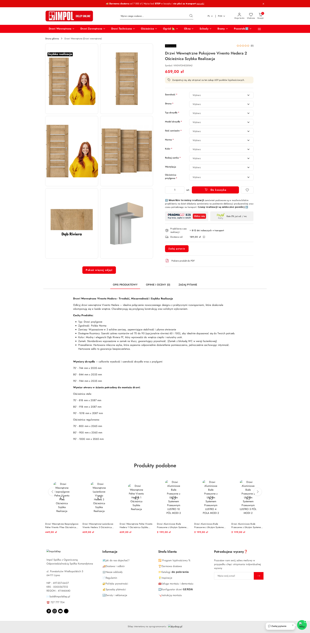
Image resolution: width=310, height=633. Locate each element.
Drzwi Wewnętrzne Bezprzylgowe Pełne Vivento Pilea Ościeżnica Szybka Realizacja (61, 525)
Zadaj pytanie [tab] (188, 285)
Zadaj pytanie (176, 248)
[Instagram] (54, 611)
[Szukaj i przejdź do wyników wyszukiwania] (191, 16)
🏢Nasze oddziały (112, 572)
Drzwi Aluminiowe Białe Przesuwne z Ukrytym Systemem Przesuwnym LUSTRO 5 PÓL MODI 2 (247, 525)
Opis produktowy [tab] (125, 285)
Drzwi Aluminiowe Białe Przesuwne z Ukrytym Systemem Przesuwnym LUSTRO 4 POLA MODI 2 (210, 525)
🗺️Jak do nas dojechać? (115, 560)
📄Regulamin (109, 578)
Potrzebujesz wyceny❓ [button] (231, 551)
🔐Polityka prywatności (115, 583)
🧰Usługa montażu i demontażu (175, 583)
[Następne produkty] (258, 492)
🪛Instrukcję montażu (170, 595)
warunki (200, 3)
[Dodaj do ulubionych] (247, 189)
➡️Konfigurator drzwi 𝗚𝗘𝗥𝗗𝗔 (175, 589)
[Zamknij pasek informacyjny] (263, 3)
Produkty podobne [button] (155, 465)
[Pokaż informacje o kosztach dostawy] (204, 237)
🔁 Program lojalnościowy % (174, 560)
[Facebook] (48, 611)
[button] (61, 29)
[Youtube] (60, 611)
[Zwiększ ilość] (181, 190)
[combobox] (221, 95)
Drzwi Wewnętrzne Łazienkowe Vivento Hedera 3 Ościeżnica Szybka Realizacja (98, 525)
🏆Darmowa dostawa (170, 566)
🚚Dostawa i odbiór (113, 566)
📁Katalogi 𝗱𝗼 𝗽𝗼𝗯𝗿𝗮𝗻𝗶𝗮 (173, 572)
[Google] (66, 611)
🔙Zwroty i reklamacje (114, 595)
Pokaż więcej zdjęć (99, 270)
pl (209, 16)
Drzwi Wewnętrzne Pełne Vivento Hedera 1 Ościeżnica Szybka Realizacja (136, 525)
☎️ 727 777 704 (55, 602)
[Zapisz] (259, 576)
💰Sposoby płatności (114, 589)
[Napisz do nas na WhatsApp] (302, 625)
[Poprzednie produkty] (52, 492)
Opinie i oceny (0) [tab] (158, 285)
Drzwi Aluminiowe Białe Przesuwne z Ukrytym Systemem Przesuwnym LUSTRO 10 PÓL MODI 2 (172, 525)
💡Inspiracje (165, 578)
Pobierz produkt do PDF (183, 260)
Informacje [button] (109, 551)
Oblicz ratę (199, 216)
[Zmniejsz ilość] (167, 190)
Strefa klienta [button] (167, 551)
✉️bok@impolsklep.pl (58, 596)
